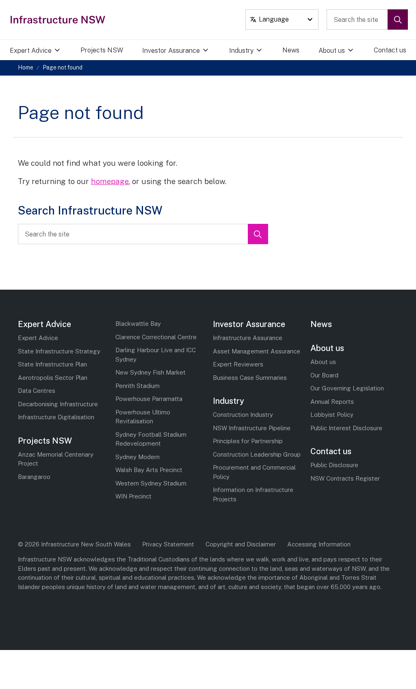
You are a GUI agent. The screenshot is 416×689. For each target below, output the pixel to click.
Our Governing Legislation (347, 388)
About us (331, 50)
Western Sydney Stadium (150, 483)
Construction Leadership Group (257, 454)
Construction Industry (243, 414)
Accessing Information (319, 544)
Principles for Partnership (248, 441)
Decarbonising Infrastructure (58, 404)
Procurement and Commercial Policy (254, 472)
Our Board (324, 375)
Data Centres (36, 390)
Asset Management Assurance (256, 351)
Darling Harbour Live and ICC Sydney (155, 355)
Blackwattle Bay (138, 323)
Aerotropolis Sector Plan (52, 377)
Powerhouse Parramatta (148, 398)
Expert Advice (31, 50)
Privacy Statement (168, 544)
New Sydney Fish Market (150, 372)
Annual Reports (332, 401)
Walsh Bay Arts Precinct (148, 469)
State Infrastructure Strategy (59, 351)
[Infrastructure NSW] (58, 19)
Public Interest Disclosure (346, 428)
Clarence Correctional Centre (156, 337)
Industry (241, 50)
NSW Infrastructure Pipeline (251, 428)
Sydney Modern (137, 456)
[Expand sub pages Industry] (268, 50)
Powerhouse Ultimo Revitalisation (142, 417)
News (290, 50)
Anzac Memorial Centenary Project (55, 459)
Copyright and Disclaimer (241, 544)
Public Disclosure (334, 465)
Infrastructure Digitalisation (56, 417)
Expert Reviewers (238, 364)
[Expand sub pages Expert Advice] (67, 50)
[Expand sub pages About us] (360, 50)
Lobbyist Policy (331, 414)
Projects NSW (101, 50)
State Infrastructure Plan (52, 364)
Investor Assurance (171, 50)
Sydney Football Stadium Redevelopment (150, 439)
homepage (110, 181)
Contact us (390, 50)
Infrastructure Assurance (247, 337)
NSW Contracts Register (345, 478)
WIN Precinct (133, 496)
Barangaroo (34, 476)
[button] (398, 19)
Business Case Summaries (250, 377)
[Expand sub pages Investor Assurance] (215, 50)
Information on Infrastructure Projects (253, 494)
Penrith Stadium (137, 385)
